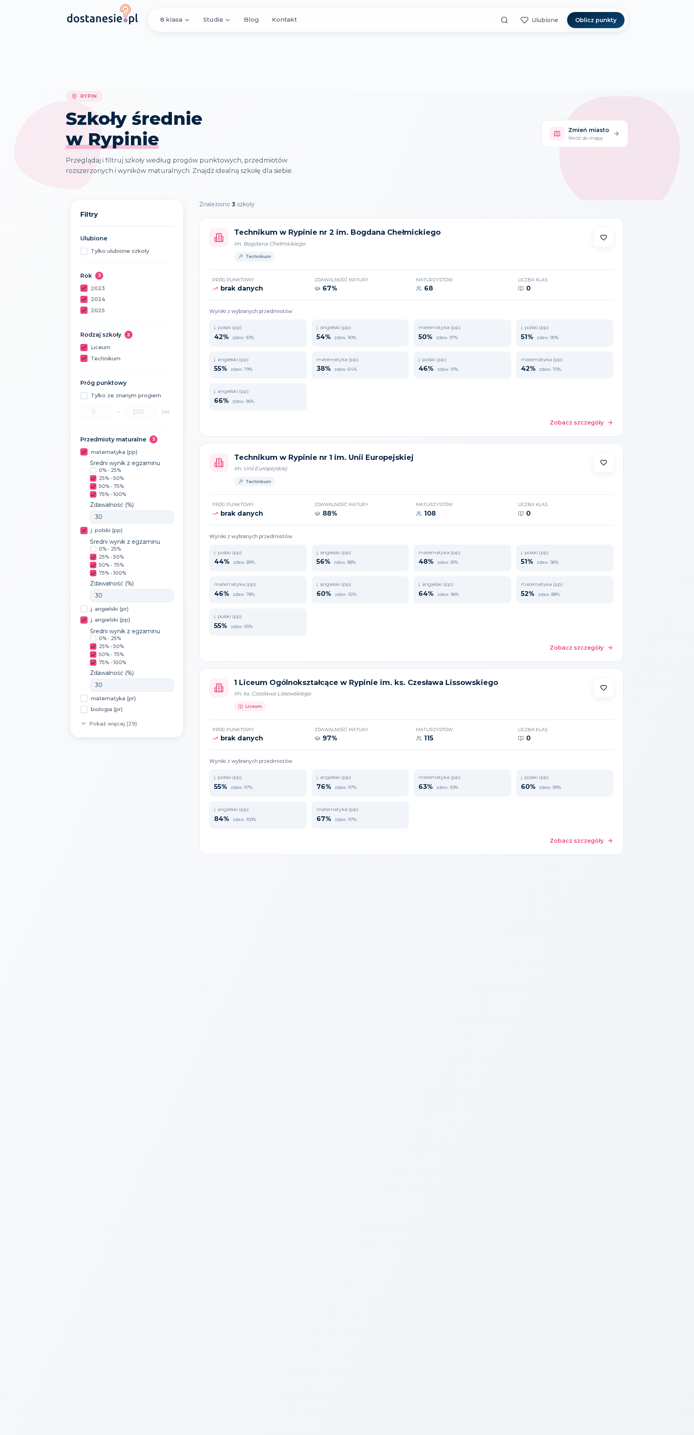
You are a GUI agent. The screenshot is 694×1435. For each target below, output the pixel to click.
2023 (98, 288)
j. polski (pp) (106, 530)
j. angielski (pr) (110, 609)
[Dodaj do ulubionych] (603, 237)
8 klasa (171, 20)
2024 (98, 299)
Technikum (105, 358)
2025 (98, 310)
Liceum (100, 347)
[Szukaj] (504, 20)
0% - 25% (110, 470)
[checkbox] (84, 251)
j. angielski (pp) (110, 619)
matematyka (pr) (113, 698)
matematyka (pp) (114, 452)
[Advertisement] (347, 61)
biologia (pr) (106, 709)
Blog (251, 20)
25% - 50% (111, 478)
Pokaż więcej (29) (113, 723)
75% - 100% (112, 494)
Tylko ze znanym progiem (126, 395)
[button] (603, 237)
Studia (213, 20)
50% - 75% (111, 486)
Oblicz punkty (595, 20)
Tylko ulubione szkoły (120, 251)
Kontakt (284, 20)
